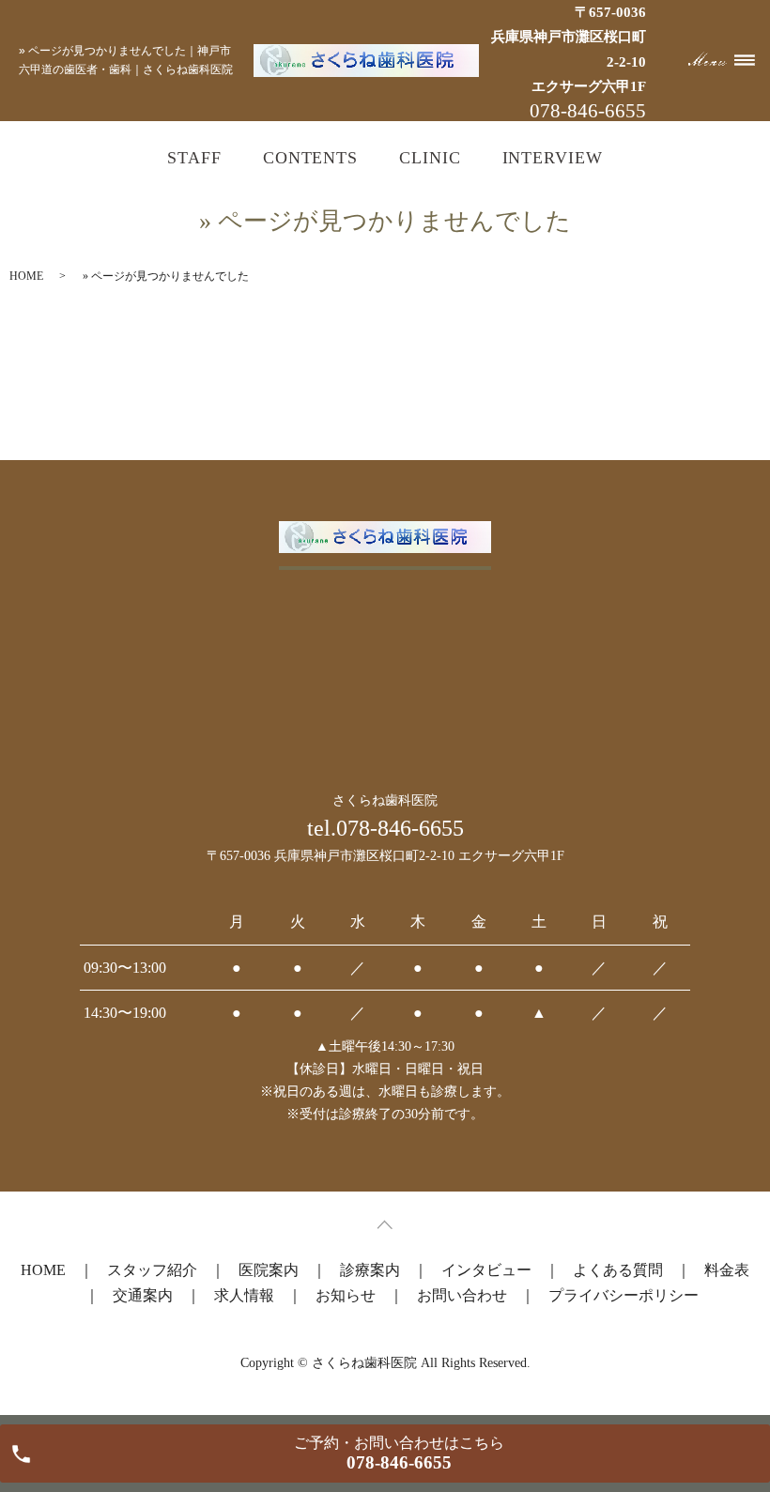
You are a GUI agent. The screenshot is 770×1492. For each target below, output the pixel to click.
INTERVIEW (552, 157)
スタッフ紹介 (152, 1270)
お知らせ (346, 1295)
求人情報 (244, 1295)
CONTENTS (310, 157)
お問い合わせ (462, 1295)
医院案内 (269, 1270)
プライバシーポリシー (623, 1295)
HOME (26, 276)
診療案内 (370, 1270)
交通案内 (143, 1295)
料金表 (726, 1270)
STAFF (194, 157)
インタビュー (486, 1270)
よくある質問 (618, 1270)
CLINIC (429, 157)
